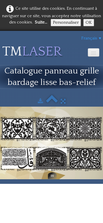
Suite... (41, 22)
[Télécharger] (40, 101)
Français (91, 38)
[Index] (51, 101)
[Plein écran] (63, 101)
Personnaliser (66, 22)
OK (89, 22)
